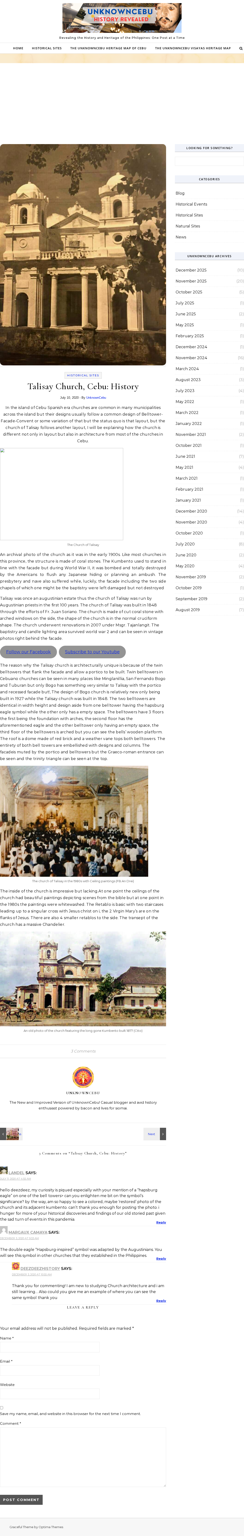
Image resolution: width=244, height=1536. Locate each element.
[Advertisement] (122, 108)
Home (18, 48)
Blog (180, 193)
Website (7, 1384)
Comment (10, 1423)
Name (7, 1338)
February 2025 (190, 336)
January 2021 (188, 500)
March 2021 (187, 478)
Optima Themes (51, 1527)
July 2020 (185, 544)
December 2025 (191, 270)
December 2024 (191, 347)
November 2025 (191, 281)
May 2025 (185, 325)
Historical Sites (47, 48)
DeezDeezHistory (40, 1268)
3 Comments (83, 1051)
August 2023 (188, 380)
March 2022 (187, 412)
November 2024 (191, 358)
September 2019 (191, 599)
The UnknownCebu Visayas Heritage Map (193, 48)
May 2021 (184, 467)
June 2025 (186, 314)
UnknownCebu (96, 397)
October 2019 (189, 588)
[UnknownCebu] (122, 19)
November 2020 (191, 522)
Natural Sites (188, 226)
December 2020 (191, 511)
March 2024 (187, 369)
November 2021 (191, 434)
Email (6, 1361)
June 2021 (185, 456)
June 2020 (186, 555)
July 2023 (185, 390)
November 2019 (191, 577)
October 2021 (189, 445)
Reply (161, 1222)
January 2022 (189, 423)
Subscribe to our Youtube (92, 652)
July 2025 (185, 303)
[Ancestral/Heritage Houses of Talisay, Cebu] (155, 1134)
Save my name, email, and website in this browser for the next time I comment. (70, 1413)
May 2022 (185, 401)
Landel (17, 1173)
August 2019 (188, 610)
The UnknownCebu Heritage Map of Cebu (108, 48)
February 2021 (189, 489)
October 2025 (189, 292)
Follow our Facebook (28, 652)
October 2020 (189, 533)
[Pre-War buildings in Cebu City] (10, 1134)
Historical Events (191, 204)
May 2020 (185, 566)
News (181, 237)
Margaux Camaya (28, 1232)
